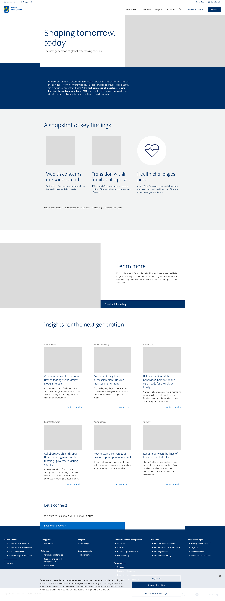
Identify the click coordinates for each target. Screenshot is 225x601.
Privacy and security (199, 543)
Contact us (200, 2)
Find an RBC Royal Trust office (19, 555)
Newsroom (85, 555)
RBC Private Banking (162, 555)
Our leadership (123, 555)
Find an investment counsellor (19, 547)
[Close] (220, 576)
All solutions (49, 566)
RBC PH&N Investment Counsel (167, 547)
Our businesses (9, 2)
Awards (120, 547)
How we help (49, 543)
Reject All (156, 578)
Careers (120, 567)
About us (121, 543)
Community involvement (127, 551)
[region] (112, 585)
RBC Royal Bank (26, 2)
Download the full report (117, 304)
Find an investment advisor (18, 543)
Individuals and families (53, 555)
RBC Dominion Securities (164, 543)
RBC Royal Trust (161, 551)
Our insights (85, 543)
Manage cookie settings (156, 593)
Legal (193, 547)
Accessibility (196, 551)
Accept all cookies (156, 585)
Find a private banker (15, 551)
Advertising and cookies (201, 555)
